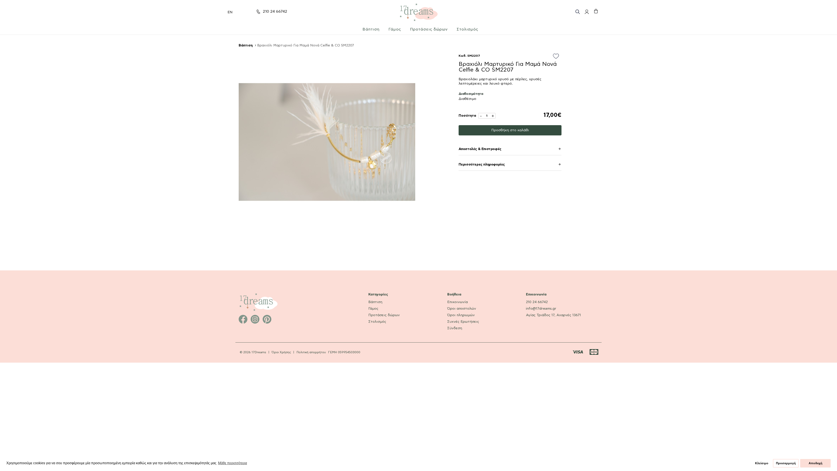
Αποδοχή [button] (815, 463)
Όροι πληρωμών (461, 315)
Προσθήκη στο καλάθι (510, 130)
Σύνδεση (454, 328)
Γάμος (394, 29)
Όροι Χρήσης (281, 352)
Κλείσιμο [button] (761, 463)
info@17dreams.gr (541, 308)
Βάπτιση (370, 29)
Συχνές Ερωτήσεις (463, 321)
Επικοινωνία (457, 302)
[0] (595, 11)
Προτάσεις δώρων (429, 29)
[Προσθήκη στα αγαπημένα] (557, 57)
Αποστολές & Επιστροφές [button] (480, 149)
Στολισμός (467, 29)
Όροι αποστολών (461, 308)
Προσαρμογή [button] (786, 463)
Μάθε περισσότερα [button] (232, 463)
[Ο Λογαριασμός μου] (586, 11)
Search (577, 12)
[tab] (510, 149)
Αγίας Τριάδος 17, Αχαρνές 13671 (553, 315)
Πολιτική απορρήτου (311, 352)
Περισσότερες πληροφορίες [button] (482, 164)
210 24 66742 (275, 12)
